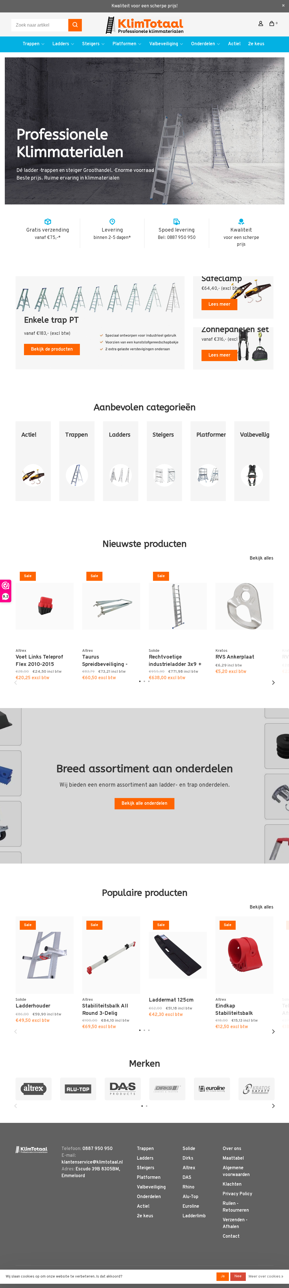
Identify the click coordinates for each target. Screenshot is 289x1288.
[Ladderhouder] (45, 955)
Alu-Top (190, 1197)
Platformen (124, 44)
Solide (189, 1149)
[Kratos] (256, 1089)
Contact (231, 1236)
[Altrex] (33, 1089)
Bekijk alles (261, 558)
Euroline (191, 1206)
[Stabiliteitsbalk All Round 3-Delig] (111, 955)
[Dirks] (167, 1089)
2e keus (256, 44)
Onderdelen (203, 44)
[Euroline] (211, 1089)
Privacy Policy (237, 1194)
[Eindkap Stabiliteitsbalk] (244, 955)
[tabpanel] (33, 468)
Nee (238, 1276)
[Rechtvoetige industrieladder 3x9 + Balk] (178, 606)
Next (273, 682)
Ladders (60, 44)
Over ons (232, 1149)
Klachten (232, 1184)
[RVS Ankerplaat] (244, 606)
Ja (223, 1276)
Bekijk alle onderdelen (144, 803)
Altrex (189, 1168)
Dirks (188, 1158)
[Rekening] (261, 24)
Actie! (234, 44)
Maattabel (233, 1158)
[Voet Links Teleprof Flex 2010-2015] (45, 606)
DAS (187, 1178)
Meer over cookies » (266, 1276)
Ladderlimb (194, 1216)
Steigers (91, 44)
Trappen (31, 44)
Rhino (188, 1187)
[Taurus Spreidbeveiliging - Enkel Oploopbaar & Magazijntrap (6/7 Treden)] (111, 606)
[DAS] (122, 1089)
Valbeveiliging (163, 44)
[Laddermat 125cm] (178, 955)
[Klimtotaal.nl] (31, 1149)
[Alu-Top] (78, 1089)
